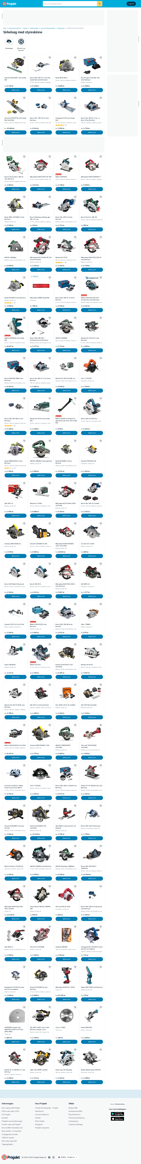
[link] (15, 73)
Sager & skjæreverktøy (48, 28)
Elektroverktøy (34, 28)
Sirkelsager (61, 28)
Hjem (5, 28)
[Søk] (99, 3)
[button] (24, 57)
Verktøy (25, 28)
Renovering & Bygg (15, 28)
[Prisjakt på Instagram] (53, 1157)
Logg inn (131, 4)
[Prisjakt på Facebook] (49, 1157)
